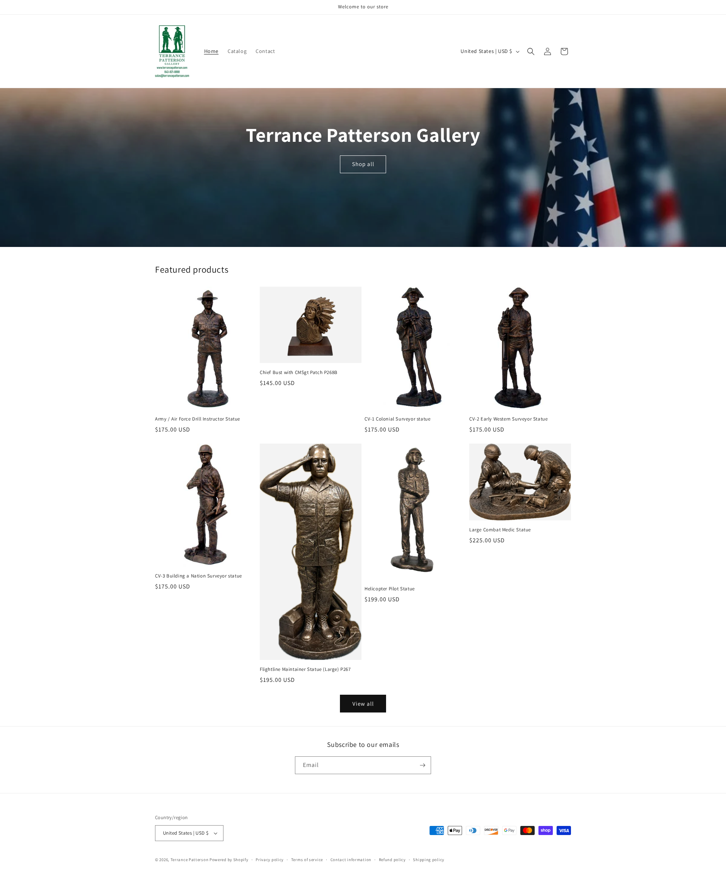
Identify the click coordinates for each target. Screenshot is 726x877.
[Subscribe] (422, 765)
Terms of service (307, 859)
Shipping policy (428, 859)
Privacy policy (270, 859)
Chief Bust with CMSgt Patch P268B (299, 372)
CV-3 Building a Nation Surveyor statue (198, 576)
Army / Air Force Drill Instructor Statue (197, 419)
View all (363, 703)
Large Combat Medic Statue (500, 530)
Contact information (350, 859)
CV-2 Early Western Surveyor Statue (508, 419)
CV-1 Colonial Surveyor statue (397, 419)
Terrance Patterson (190, 859)
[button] (531, 51)
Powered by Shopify (228, 859)
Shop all (363, 164)
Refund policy (392, 859)
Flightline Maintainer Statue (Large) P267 (305, 669)
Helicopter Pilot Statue (390, 589)
